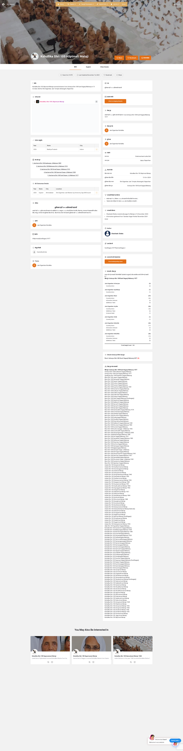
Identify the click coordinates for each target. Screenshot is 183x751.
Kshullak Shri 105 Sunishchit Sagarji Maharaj (118, 528)
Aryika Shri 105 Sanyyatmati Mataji (115, 472)
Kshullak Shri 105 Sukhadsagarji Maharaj (117, 537)
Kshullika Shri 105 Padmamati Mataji (116, 596)
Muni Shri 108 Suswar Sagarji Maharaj (116, 385)
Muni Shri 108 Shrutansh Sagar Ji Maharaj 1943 (119, 459)
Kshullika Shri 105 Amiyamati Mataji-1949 (117, 602)
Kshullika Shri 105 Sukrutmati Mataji (116, 600)
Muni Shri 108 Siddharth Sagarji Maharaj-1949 (118, 423)
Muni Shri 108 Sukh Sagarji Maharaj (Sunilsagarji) (119, 398)
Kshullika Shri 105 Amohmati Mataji (115, 589)
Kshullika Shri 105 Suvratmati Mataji (116, 571)
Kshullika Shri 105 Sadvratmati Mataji (116, 581)
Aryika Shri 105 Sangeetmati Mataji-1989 (117, 482)
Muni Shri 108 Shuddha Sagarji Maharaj (116, 419)
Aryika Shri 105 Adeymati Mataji (114, 493)
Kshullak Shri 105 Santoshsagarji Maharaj (117, 547)
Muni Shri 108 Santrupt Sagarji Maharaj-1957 (118, 455)
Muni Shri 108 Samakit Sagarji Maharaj (116, 408)
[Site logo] (3, 4)
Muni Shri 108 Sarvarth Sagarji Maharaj (116, 404)
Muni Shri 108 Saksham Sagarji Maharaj (117, 463)
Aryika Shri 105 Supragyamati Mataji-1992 (117, 488)
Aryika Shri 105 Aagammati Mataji (115, 514)
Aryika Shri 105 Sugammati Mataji (115, 522)
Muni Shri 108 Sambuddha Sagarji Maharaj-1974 (119, 410)
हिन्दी (75, 67)
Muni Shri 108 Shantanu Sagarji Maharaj (117, 442)
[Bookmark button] (52, 662)
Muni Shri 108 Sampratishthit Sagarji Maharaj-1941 (120, 453)
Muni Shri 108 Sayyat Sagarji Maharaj (116, 381)
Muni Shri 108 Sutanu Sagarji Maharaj (116, 383)
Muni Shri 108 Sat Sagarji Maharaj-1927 (117, 436)
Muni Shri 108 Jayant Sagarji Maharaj (116, 377)
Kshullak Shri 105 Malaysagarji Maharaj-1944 (118, 529)
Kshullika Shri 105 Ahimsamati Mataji (116, 594)
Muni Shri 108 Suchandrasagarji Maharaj (117, 411)
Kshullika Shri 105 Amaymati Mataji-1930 (117, 608)
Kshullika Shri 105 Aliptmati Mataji (115, 617)
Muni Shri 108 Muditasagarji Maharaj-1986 (117, 434)
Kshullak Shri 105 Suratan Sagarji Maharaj (117, 558)
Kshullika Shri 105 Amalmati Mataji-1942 (117, 609)
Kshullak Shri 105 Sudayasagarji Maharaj (117, 554)
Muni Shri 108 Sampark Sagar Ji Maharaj (117, 450)
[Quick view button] (48, 662)
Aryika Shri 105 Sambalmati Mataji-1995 (117, 476)
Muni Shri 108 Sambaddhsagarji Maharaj (117, 457)
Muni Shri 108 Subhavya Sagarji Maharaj (117, 440)
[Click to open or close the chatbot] (175, 743)
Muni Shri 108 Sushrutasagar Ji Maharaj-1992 (118, 429)
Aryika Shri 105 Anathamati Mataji (115, 505)
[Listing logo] (35, 56)
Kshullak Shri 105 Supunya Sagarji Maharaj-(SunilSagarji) (122, 560)
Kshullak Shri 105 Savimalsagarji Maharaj (117, 566)
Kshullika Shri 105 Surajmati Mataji (115, 569)
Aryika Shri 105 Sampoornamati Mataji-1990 (118, 480)
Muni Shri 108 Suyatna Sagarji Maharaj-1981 (118, 387)
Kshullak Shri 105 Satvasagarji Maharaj (116, 545)
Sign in (178, 4)
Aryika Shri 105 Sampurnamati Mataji (116, 507)
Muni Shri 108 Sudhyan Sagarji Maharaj (116, 390)
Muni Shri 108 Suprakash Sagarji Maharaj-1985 (119, 438)
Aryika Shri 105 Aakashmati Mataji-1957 (117, 491)
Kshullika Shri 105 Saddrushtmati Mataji (117, 598)
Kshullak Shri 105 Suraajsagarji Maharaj (116, 556)
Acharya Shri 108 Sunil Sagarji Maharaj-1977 (118, 373)
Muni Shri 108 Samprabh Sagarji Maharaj (117, 379)
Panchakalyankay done (115, 261)
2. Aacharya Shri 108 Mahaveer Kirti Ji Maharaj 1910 (52, 166)
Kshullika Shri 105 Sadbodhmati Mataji (116, 583)
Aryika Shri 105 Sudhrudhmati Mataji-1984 (117, 486)
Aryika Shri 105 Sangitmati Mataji (115, 490)
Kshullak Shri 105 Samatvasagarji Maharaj (117, 543)
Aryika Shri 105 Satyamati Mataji (114, 465)
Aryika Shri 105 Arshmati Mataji (114, 497)
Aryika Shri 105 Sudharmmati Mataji (115, 478)
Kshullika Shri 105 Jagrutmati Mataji (116, 615)
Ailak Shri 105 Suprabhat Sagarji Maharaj (117, 526)
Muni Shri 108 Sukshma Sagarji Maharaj (117, 400)
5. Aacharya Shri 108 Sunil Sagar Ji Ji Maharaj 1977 (63, 175)
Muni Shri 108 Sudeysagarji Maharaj (115, 417)
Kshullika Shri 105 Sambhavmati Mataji (116, 575)
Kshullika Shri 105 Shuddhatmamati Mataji (117, 590)
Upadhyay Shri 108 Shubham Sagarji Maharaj (118, 375)
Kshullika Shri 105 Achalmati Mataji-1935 (117, 611)
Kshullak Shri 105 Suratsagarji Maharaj (116, 568)
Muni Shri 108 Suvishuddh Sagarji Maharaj (117, 430)
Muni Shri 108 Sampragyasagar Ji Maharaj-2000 (119, 432)
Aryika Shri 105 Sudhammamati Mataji (116, 467)
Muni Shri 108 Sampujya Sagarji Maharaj (117, 446)
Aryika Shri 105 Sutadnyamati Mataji (116, 518)
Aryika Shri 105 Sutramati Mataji (114, 503)
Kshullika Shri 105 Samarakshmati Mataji (117, 577)
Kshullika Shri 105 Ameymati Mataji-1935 (117, 606)
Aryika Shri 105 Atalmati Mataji (114, 470)
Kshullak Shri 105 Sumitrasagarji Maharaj (117, 564)
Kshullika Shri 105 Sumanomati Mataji (116, 613)
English (88, 67)
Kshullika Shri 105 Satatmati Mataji (115, 585)
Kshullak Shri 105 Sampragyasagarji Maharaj (118, 541)
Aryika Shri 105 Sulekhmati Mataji (115, 520)
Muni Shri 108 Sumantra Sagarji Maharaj (117, 389)
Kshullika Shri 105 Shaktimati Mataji (115, 604)
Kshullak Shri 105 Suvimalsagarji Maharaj (117, 533)
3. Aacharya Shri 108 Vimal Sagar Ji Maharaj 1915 (55, 169)
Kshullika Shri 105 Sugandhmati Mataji (116, 573)
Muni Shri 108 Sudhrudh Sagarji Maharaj (117, 394)
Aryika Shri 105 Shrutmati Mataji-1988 (116, 499)
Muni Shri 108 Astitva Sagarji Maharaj (116, 444)
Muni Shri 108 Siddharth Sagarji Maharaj (117, 402)
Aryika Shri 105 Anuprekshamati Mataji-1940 (118, 474)
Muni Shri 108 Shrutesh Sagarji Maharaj (117, 415)
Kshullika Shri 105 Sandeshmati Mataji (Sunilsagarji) (120, 579)
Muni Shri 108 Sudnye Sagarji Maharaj (116, 396)
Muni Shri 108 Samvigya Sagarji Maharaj (117, 451)
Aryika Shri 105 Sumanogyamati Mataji (116, 469)
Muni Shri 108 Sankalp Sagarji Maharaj (116, 413)
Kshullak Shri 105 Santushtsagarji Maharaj (117, 549)
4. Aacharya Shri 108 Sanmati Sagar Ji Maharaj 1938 (60, 172)
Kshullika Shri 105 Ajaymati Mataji (115, 592)
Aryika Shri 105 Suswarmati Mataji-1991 (117, 484)
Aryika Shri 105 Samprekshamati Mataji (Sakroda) (120, 509)
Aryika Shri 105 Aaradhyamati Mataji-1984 (117, 495)
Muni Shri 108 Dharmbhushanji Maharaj (116, 421)
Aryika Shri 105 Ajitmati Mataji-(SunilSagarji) (118, 516)
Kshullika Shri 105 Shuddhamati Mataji (116, 587)
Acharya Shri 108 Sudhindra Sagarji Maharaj (118, 371)
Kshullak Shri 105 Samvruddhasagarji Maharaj (118, 539)
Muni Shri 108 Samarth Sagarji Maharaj (116, 406)
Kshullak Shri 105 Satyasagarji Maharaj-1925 (118, 535)
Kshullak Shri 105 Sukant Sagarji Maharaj (117, 562)
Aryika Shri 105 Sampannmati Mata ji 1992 (117, 524)
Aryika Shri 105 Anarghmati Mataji (115, 501)
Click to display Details (115, 101)
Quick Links (175, 740)
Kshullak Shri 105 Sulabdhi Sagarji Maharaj (117, 552)
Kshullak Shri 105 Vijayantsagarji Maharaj (117, 550)
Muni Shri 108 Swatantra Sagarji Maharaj (117, 461)
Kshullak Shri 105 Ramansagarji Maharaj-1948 (118, 531)
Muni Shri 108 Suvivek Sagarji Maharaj (116, 427)
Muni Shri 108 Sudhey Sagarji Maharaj (116, 392)
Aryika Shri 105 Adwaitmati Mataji (115, 510)
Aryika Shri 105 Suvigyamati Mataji (115, 512)
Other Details (104, 67)
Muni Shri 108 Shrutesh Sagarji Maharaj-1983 (118, 425)
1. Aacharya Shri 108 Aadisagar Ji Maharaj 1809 (46, 163)
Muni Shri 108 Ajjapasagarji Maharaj (115, 448)
